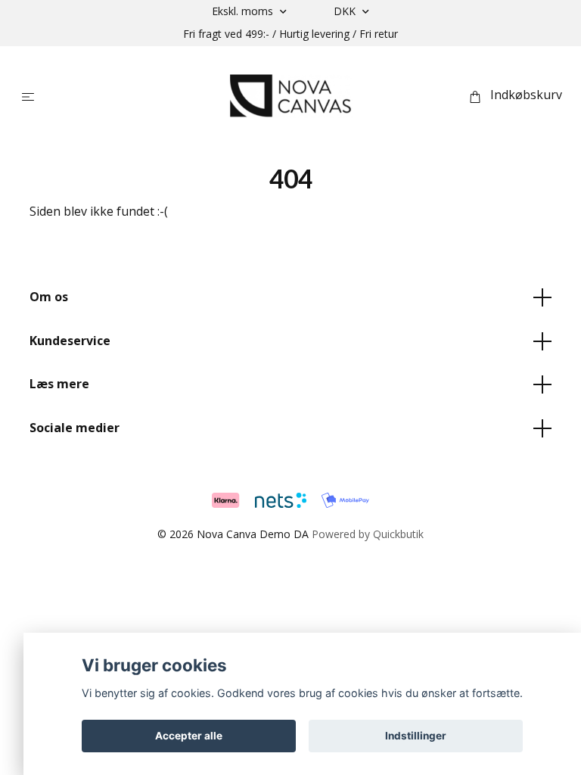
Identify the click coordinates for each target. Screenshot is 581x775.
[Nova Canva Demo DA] (290, 95)
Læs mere (59, 383)
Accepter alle (188, 736)
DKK (346, 11)
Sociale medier (75, 427)
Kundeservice (70, 340)
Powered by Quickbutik (368, 534)
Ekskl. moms (244, 11)
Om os (49, 296)
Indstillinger (415, 736)
